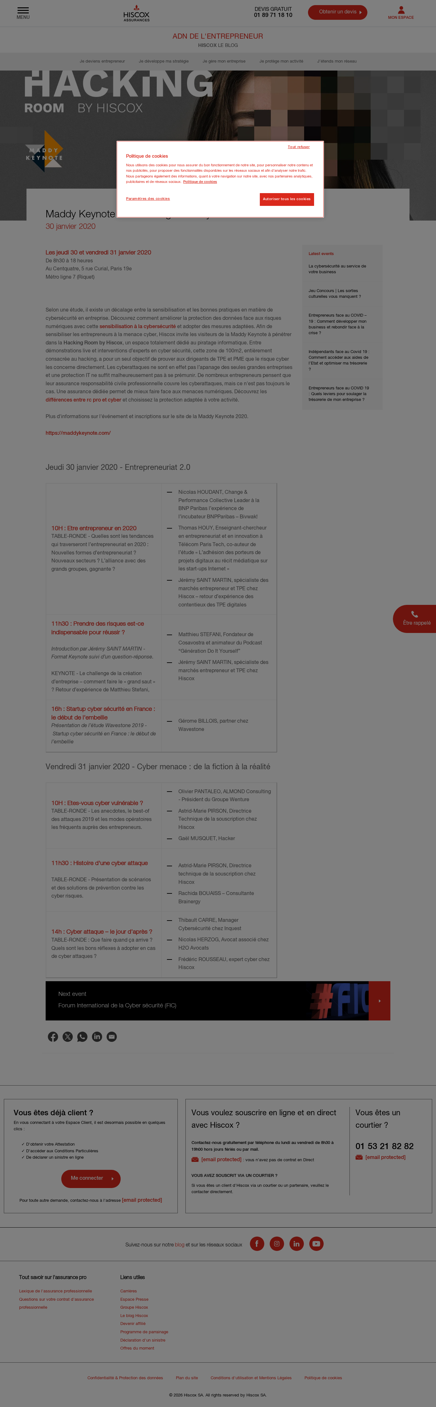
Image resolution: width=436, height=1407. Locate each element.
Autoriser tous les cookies (287, 199)
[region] (220, 179)
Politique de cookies (200, 182)
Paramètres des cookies (148, 199)
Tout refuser (299, 147)
